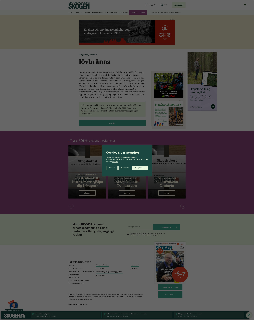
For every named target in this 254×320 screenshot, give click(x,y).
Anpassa (112, 168)
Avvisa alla (125, 168)
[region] (127, 160)
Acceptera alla (140, 168)
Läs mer (115, 161)
